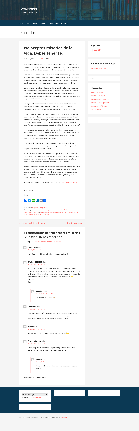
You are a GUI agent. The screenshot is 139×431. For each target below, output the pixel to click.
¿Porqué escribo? (32, 23)
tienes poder (60, 212)
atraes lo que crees (39, 210)
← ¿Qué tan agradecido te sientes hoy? (32, 223)
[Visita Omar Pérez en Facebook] (92, 51)
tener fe (42, 212)
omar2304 (41, 59)
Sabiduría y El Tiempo (99, 106)
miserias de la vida (33, 212)
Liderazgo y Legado (98, 96)
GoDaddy (64, 417)
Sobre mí (44, 23)
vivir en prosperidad (43, 214)
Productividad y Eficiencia (100, 99)
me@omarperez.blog (98, 68)
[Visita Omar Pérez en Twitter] (99, 51)
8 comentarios (52, 59)
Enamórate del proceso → (76, 223)
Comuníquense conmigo (59, 23)
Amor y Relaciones (97, 92)
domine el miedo (64, 210)
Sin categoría (96, 109)
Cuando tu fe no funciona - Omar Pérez (47, 242)
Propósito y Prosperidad (39, 207)
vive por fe (33, 214)
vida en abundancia (70, 212)
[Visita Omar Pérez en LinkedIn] (95, 51)
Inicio (21, 23)
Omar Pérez (28, 9)
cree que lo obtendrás (51, 210)
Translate (37, 397)
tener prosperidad (50, 212)
